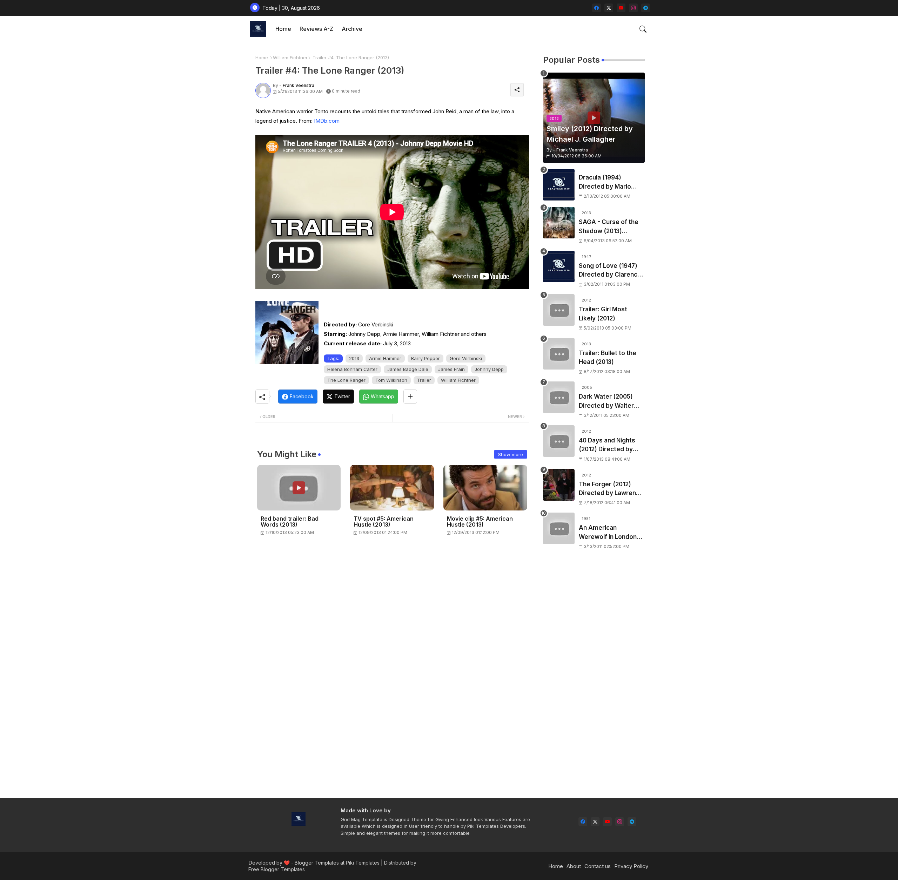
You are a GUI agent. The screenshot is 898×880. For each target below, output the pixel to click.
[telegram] (645, 8)
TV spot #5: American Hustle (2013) (384, 522)
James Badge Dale (407, 369)
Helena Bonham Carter (352, 369)
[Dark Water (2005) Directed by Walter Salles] (559, 397)
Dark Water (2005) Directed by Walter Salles (606, 401)
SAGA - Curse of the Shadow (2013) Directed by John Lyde (611, 227)
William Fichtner (290, 57)
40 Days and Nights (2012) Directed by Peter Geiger (607, 445)
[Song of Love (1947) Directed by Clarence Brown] (559, 266)
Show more (510, 454)
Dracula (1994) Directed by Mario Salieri (605, 182)
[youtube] (621, 8)
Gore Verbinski (466, 358)
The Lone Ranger (346, 380)
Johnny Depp (489, 369)
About (574, 866)
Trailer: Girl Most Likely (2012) (603, 314)
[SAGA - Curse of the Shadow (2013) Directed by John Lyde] (559, 222)
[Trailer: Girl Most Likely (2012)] (559, 310)
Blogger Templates (317, 863)
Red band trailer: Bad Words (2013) (290, 522)
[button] (643, 29)
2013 (354, 358)
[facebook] (596, 8)
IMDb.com (327, 120)
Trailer (424, 380)
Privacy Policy (631, 866)
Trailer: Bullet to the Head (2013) (607, 358)
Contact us (597, 866)
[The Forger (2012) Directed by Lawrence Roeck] (559, 485)
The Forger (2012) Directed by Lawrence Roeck (611, 489)
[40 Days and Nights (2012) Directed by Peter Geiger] (559, 441)
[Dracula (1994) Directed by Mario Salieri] (559, 185)
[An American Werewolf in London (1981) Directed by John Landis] (559, 528)
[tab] (283, 29)
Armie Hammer (385, 358)
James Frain (451, 369)
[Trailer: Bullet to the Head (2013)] (559, 354)
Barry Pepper (425, 358)
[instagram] (633, 8)
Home (283, 28)
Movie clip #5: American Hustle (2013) (480, 522)
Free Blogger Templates (276, 869)
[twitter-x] (608, 8)
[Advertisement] (594, 679)
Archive (352, 28)
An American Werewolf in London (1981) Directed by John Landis (608, 532)
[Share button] (410, 397)
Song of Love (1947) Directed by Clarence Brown (610, 270)
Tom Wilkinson (391, 380)
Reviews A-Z (316, 28)
